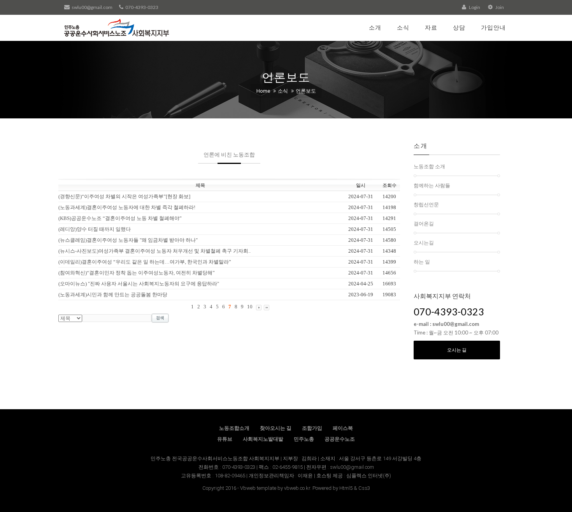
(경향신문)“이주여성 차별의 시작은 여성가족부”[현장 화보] (124, 196)
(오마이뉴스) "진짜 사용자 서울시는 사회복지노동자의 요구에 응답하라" (138, 284)
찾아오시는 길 (275, 428)
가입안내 (493, 27)
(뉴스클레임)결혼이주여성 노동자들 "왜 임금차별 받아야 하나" (128, 240)
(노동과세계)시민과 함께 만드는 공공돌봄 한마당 (112, 294)
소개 (375, 27)
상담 (459, 27)
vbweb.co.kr (297, 488)
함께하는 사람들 (432, 185)
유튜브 (224, 439)
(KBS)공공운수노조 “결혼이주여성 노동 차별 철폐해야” (120, 218)
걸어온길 (424, 223)
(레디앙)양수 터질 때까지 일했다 (94, 229)
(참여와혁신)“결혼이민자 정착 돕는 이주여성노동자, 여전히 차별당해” (136, 273)
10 (250, 307)
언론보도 (306, 91)
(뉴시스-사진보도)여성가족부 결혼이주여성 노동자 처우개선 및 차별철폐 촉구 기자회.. (154, 251)
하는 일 (422, 262)
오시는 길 (457, 350)
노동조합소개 (234, 428)
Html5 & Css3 (354, 488)
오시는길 (424, 242)
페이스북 (343, 428)
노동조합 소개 (429, 166)
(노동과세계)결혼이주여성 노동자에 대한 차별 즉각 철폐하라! (126, 207)
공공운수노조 (340, 439)
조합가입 (312, 428)
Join (499, 7)
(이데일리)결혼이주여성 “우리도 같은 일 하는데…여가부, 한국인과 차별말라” (144, 262)
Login (474, 7)
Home (263, 91)
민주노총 (304, 439)
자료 (431, 27)
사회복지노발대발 (263, 439)
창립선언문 (426, 204)
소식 (403, 27)
